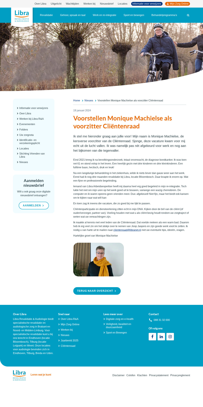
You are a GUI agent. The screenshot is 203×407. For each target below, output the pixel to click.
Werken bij (89, 3)
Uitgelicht (56, 3)
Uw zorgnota (26, 135)
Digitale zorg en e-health (120, 319)
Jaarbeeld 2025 (69, 340)
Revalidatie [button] (46, 15)
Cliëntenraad (68, 346)
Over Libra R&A (70, 319)
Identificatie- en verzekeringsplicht (29, 142)
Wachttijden (72, 3)
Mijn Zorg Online (179, 3)
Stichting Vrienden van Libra (32, 155)
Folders (23, 129)
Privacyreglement (180, 375)
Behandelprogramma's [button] (164, 15)
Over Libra (40, 3)
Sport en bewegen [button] (134, 15)
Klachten (142, 375)
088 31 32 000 (162, 320)
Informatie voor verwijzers (146, 3)
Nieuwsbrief (106, 3)
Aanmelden (32, 205)
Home (76, 100)
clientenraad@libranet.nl (127, 230)
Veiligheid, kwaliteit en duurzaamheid (118, 326)
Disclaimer (118, 375)
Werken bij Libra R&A (31, 118)
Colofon (130, 375)
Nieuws (23, 162)
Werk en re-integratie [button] (104, 15)
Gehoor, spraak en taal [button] (72, 15)
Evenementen (27, 124)
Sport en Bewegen (116, 332)
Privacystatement (158, 375)
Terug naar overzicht (95, 291)
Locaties (122, 3)
